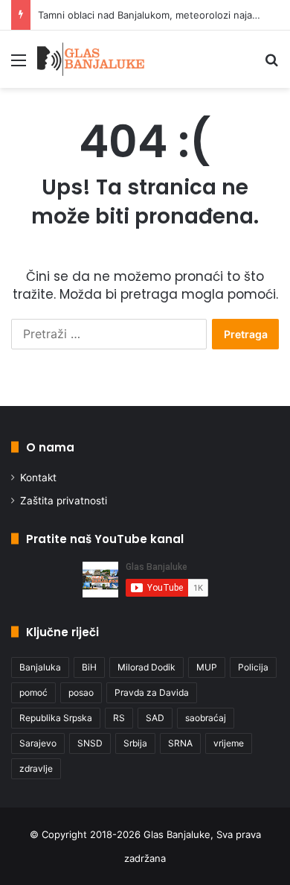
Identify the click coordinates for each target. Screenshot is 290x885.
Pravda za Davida (152, 692)
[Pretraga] (271, 65)
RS (119, 717)
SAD (155, 717)
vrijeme (228, 743)
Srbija (135, 743)
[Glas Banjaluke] (91, 59)
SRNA (180, 743)
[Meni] (18, 65)
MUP (206, 667)
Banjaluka (40, 667)
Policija (253, 667)
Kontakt (38, 477)
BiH (89, 667)
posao (81, 692)
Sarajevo (38, 743)
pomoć (33, 692)
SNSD (90, 743)
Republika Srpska (55, 717)
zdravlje (36, 768)
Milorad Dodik (146, 667)
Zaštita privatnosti (63, 501)
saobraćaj (205, 717)
